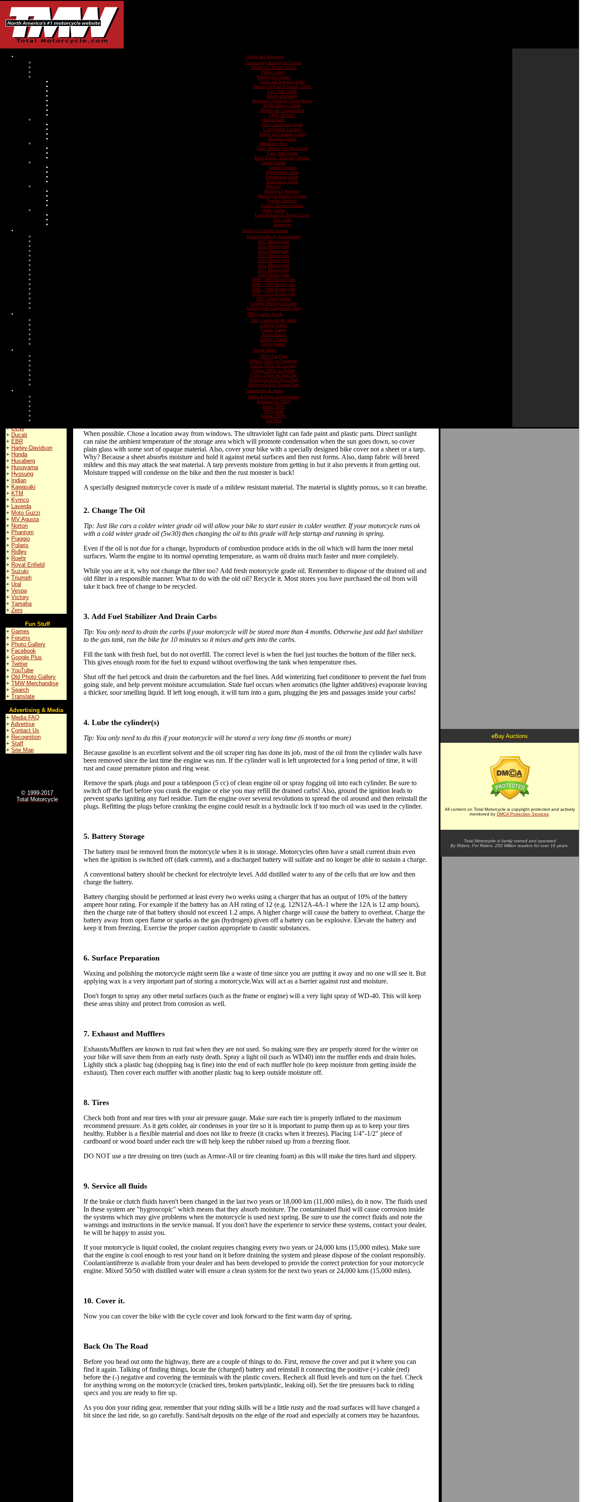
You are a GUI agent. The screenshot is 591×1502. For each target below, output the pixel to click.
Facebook (23, 651)
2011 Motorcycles (273, 270)
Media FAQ (25, 717)
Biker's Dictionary (282, 95)
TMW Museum (282, 115)
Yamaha (21, 603)
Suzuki (20, 571)
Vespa (19, 590)
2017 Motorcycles (273, 241)
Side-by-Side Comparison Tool (274, 308)
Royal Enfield (28, 564)
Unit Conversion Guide (282, 124)
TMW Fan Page (273, 356)
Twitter (19, 664)
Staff (17, 743)
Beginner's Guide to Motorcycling (282, 100)
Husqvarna (24, 467)
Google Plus (26, 657)
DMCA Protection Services (523, 814)
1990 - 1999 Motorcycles (274, 284)
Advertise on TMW (273, 401)
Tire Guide (282, 219)
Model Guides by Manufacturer (274, 236)
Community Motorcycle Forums (273, 62)
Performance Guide (282, 176)
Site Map (274, 420)
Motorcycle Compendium (282, 110)
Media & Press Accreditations (273, 396)
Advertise (23, 724)
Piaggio (20, 538)
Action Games (273, 334)
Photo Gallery (273, 72)
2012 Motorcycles (273, 265)
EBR (17, 441)
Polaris (20, 545)
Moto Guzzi (25, 512)
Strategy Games (273, 339)
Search (20, 690)
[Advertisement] (318, 24)
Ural (16, 584)
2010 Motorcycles (273, 274)
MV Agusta (25, 519)
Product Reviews (282, 200)
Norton (19, 525)
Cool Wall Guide (282, 91)
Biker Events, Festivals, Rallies (282, 157)
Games (20, 631)
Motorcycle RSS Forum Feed (273, 384)
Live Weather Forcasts (282, 129)
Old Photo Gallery (33, 677)
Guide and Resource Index (282, 81)
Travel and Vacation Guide (282, 134)
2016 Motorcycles (273, 246)
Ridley (19, 551)
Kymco (20, 499)
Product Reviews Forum (282, 205)
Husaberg (23, 461)
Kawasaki (23, 486)
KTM (17, 493)
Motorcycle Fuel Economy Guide (282, 86)
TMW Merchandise (34, 683)
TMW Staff (273, 411)
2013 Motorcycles (273, 260)
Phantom (22, 532)
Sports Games (273, 344)
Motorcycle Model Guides (273, 67)
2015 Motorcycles (273, 250)
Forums (20, 638)
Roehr (18, 558)
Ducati (19, 435)
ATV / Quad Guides (273, 298)
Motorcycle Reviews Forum (282, 195)
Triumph (21, 577)
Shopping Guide (282, 138)
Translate (23, 696)
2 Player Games (273, 324)
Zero (16, 610)
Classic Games (273, 329)
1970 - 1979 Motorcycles (274, 293)
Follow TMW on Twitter (273, 370)
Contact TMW (273, 415)
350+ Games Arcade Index (273, 320)
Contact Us (25, 730)
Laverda (21, 506)
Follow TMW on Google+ (274, 365)
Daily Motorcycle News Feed (282, 148)
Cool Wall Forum (282, 153)
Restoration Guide (282, 181)
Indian (18, 480)
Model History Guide (282, 105)
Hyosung (22, 474)
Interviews (282, 224)
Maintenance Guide (282, 172)
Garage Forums (282, 167)
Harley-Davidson (31, 448)
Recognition (26, 737)
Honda (19, 454)
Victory (20, 597)
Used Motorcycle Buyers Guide (282, 215)
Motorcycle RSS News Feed (273, 379)
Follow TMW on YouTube (273, 375)
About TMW (273, 406)
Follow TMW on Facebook (273, 360)
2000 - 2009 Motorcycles (274, 279)
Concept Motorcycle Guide (273, 303)
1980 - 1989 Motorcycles (274, 289)
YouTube (22, 670)
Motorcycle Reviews (282, 191)
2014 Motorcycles (273, 255)
